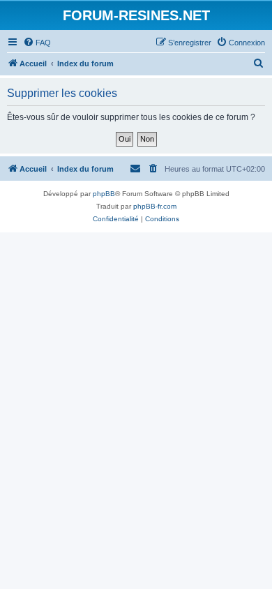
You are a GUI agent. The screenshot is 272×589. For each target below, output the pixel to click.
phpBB (104, 193)
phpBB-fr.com (154, 206)
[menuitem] (37, 42)
